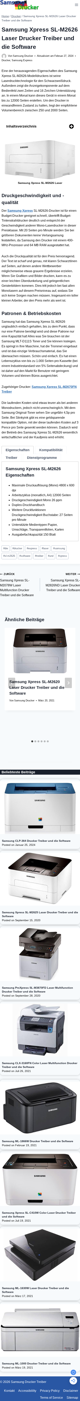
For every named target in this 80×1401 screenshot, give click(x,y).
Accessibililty (27, 1390)
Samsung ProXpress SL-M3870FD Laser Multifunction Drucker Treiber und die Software (37, 989)
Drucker (6, 60)
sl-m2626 (9, 555)
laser (45, 548)
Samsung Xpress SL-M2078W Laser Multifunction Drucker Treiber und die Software (17, 585)
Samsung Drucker (23, 55)
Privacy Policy (50, 1390)
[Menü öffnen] (76, 5)
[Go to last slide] (11, 683)
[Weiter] (68, 683)
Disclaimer (70, 1390)
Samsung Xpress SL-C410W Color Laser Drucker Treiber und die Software (39, 1214)
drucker (17, 548)
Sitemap (72, 1397)
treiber (39, 555)
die (5, 548)
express (32, 548)
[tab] (18, 450)
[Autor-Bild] (4, 56)
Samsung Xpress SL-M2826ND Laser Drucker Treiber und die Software (63, 582)
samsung (59, 548)
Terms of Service (51, 1397)
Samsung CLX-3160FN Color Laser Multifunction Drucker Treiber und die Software (39, 1065)
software (24, 555)
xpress (62, 555)
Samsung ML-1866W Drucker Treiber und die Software (37, 1141)
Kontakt (9, 1390)
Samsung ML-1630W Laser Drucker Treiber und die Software (35, 1290)
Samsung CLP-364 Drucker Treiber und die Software (36, 840)
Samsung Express (22, 60)
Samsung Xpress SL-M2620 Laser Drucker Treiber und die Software (36, 687)
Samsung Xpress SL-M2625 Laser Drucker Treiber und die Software (40, 914)
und (50, 555)
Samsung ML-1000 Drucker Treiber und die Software (36, 1363)
